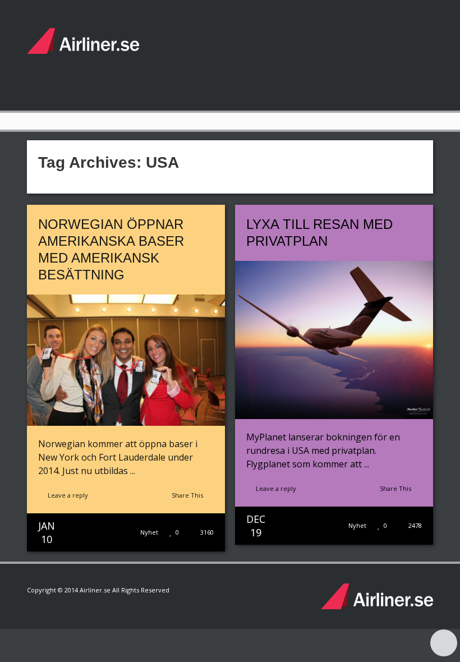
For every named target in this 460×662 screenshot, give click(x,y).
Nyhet (149, 532)
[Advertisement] (229, 53)
